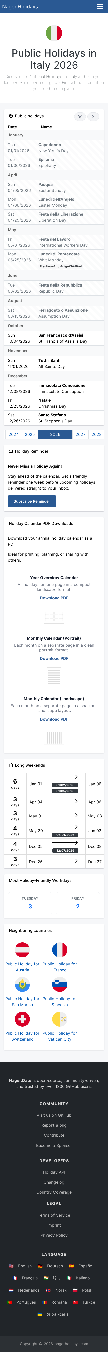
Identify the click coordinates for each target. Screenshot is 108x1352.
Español (85, 1265)
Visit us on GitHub (54, 1115)
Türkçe (88, 1302)
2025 (30, 434)
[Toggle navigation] (100, 6)
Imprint (54, 1225)
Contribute (54, 1135)
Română (59, 1302)
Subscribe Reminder (32, 501)
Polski (87, 1290)
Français (30, 1277)
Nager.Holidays (20, 7)
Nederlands (29, 1290)
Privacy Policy (54, 1235)
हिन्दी (57, 1277)
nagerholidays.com (71, 1343)
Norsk (61, 1290)
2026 (55, 434)
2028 (97, 434)
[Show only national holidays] (80, 116)
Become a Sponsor (54, 1145)
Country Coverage (54, 1192)
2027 (80, 434)
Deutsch (55, 1265)
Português (26, 1302)
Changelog (54, 1182)
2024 (14, 434)
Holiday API (54, 1172)
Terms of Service (54, 1215)
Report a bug (54, 1125)
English (25, 1265)
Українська (58, 1314)
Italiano (83, 1277)
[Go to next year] (93, 116)
